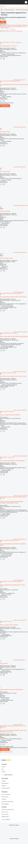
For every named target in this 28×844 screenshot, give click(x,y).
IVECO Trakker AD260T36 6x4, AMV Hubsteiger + (12, 460)
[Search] (26, 6)
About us (4, 766)
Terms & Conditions (6, 794)
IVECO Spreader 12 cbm (6, 258)
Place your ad (5, 105)
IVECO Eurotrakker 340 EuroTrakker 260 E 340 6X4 (13, 296)
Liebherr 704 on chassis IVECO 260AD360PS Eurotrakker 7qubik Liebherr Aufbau (11, 502)
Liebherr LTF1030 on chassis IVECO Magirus (11, 689)
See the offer (5, 749)
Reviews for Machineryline (7, 801)
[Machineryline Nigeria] (9, 2)
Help (3, 769)
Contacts (4, 771)
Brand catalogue (5, 803)
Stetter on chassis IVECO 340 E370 (9, 624)
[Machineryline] (1, 10)
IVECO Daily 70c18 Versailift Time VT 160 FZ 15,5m (13, 376)
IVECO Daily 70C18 (5, 131)
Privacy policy (5, 796)
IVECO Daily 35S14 (5, 211)
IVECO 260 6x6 (4, 663)
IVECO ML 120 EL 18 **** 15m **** (9, 45)
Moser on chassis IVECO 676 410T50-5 (10, 414)
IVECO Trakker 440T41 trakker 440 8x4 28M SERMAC (14, 336)
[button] (26, 2)
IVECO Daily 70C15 (5, 171)
